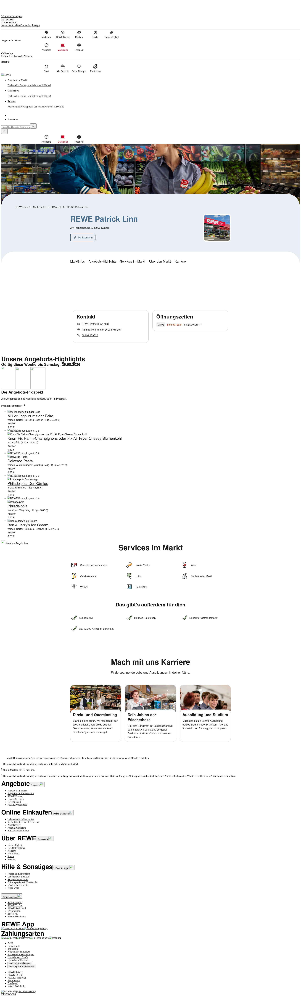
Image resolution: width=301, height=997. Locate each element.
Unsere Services (16, 799)
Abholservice (14, 825)
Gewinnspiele (14, 802)
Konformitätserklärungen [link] (20, 963)
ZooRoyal (13, 913)
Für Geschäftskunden (18, 830)
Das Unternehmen (17, 848)
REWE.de (21, 207)
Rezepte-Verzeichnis (18, 879)
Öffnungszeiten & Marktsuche (22, 882)
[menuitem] (46, 34)
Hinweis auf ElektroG (18, 960)
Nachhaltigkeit (15, 845)
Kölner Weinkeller (17, 916)
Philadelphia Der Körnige (28, 483)
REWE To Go (15, 905)
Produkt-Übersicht (17, 827)
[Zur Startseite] (12, 6)
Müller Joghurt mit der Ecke (30, 415)
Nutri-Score (13, 888)
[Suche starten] (33, 126)
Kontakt (12, 859)
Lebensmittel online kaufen (21, 819)
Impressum (13, 948)
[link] (154, 83)
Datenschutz (14, 946)
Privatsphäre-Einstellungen (21, 954)
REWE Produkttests (17, 804)
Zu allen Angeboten (16, 543)
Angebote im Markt (17, 790)
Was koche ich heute (18, 885)
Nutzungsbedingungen (19, 951)
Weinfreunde (14, 911)
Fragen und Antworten (19, 873)
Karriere (12, 850)
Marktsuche (39, 207)
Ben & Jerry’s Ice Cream (28, 524)
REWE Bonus (15, 796)
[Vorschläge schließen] (4, 131)
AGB (10, 943)
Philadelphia (17, 506)
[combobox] (15, 127)
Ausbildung (13, 853)
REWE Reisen (15, 902)
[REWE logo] (6, 74)
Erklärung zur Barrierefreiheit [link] (22, 966)
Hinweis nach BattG (18, 957)
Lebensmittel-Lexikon (18, 876)
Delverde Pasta (20, 460)
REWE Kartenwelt (17, 908)
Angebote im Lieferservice (21, 793)
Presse (11, 856)
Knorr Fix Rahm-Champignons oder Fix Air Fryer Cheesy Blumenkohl (65, 438)
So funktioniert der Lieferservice (24, 822)
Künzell (56, 207)
